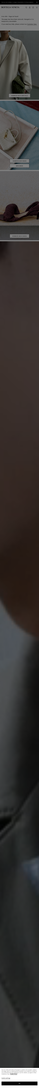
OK (19, 1083)
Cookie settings (6, 1078)
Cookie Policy (14, 1074)
